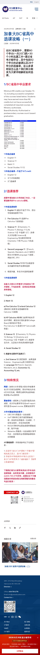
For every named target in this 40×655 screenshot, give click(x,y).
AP (14, 18)
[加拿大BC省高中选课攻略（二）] (20, 552)
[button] (5, 617)
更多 (33, 18)
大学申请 (7, 521)
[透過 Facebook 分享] (5, 528)
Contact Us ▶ (8, 597)
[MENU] (37, 9)
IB (27, 18)
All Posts (5, 18)
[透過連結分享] (20, 528)
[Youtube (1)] (16, 617)
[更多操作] (35, 29)
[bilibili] (12, 617)
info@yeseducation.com (16, 594)
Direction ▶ (8, 587)
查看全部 (33, 538)
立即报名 (20, 651)
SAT (20, 18)
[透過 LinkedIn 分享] (15, 528)
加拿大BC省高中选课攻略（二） (18, 566)
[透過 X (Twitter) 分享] (10, 528)
